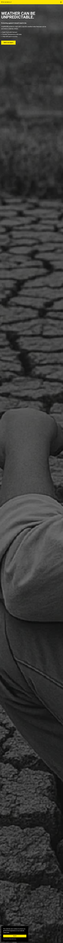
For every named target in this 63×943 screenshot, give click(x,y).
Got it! (14, 936)
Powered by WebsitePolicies (9, 938)
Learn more (6, 932)
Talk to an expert (8, 42)
